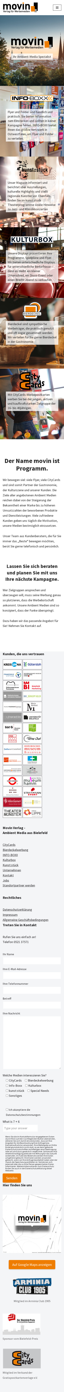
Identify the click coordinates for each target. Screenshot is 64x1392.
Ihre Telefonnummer (15, 983)
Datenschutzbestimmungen (23, 1115)
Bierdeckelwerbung (15, 850)
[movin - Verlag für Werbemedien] (20, 7)
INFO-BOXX (10, 855)
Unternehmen (12, 870)
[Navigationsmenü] (57, 8)
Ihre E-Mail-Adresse (14, 969)
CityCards (9, 845)
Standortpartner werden (19, 885)
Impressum (10, 915)
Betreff (7, 998)
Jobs (6, 880)
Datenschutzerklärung (17, 910)
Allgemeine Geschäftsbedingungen (25, 920)
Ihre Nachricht (11, 1013)
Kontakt (8, 875)
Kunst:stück (10, 865)
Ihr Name (8, 954)
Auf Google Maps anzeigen (32, 1264)
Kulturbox (9, 860)
